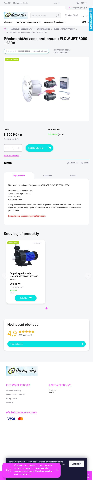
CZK (82, 3)
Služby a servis (11, 399)
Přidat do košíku (35, 148)
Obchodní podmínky (20, 3)
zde (63, 464)
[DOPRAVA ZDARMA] (26, 256)
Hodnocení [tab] (47, 176)
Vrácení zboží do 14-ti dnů (16, 395)
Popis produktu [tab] (19, 176)
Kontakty (7, 3)
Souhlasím (76, 464)
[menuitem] (9, 22)
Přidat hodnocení (16, 344)
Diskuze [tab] (73, 176)
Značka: (61, 52)
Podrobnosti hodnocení (39, 51)
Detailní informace (11, 156)
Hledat (57, 15)
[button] (46, 308)
